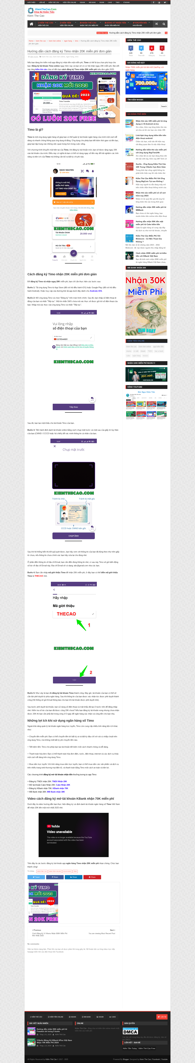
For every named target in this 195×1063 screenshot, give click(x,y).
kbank (143, 351)
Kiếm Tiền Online (69, 2)
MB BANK (92, 2)
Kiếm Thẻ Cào (54, 2)
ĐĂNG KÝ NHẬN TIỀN (115, 24)
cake (128, 356)
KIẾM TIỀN (66, 24)
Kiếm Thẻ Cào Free (147, 1048)
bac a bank (159, 351)
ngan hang (68, 41)
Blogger (126, 1059)
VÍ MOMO (126, 2)
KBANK (82, 2)
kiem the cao (64, 33)
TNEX (118, 2)
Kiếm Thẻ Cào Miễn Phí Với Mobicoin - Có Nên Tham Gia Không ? (149, 239)
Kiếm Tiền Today (130, 1048)
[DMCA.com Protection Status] (130, 1031)
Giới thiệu (31, 2)
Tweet (37, 877)
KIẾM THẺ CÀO (45, 24)
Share (55, 877)
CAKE (110, 2)
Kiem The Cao (145, 1059)
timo (76, 41)
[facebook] (153, 2)
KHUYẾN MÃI (140, 24)
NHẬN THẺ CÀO (89, 24)
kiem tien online (55, 41)
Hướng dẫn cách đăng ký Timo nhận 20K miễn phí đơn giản (96, 33)
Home (31, 41)
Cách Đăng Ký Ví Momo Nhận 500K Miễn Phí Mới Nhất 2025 (165, 33)
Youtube (164, 1059)
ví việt (136, 351)
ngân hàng (136, 356)
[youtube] (159, 2)
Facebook (156, 1059)
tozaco (145, 356)
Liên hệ (42, 2)
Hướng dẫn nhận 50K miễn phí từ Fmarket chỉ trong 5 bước (52, 1030)
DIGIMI (101, 2)
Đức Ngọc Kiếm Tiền (146, 392)
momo (128, 351)
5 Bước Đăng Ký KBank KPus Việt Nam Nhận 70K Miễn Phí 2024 (54, 1041)
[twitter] (165, 2)
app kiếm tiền (158, 347)
